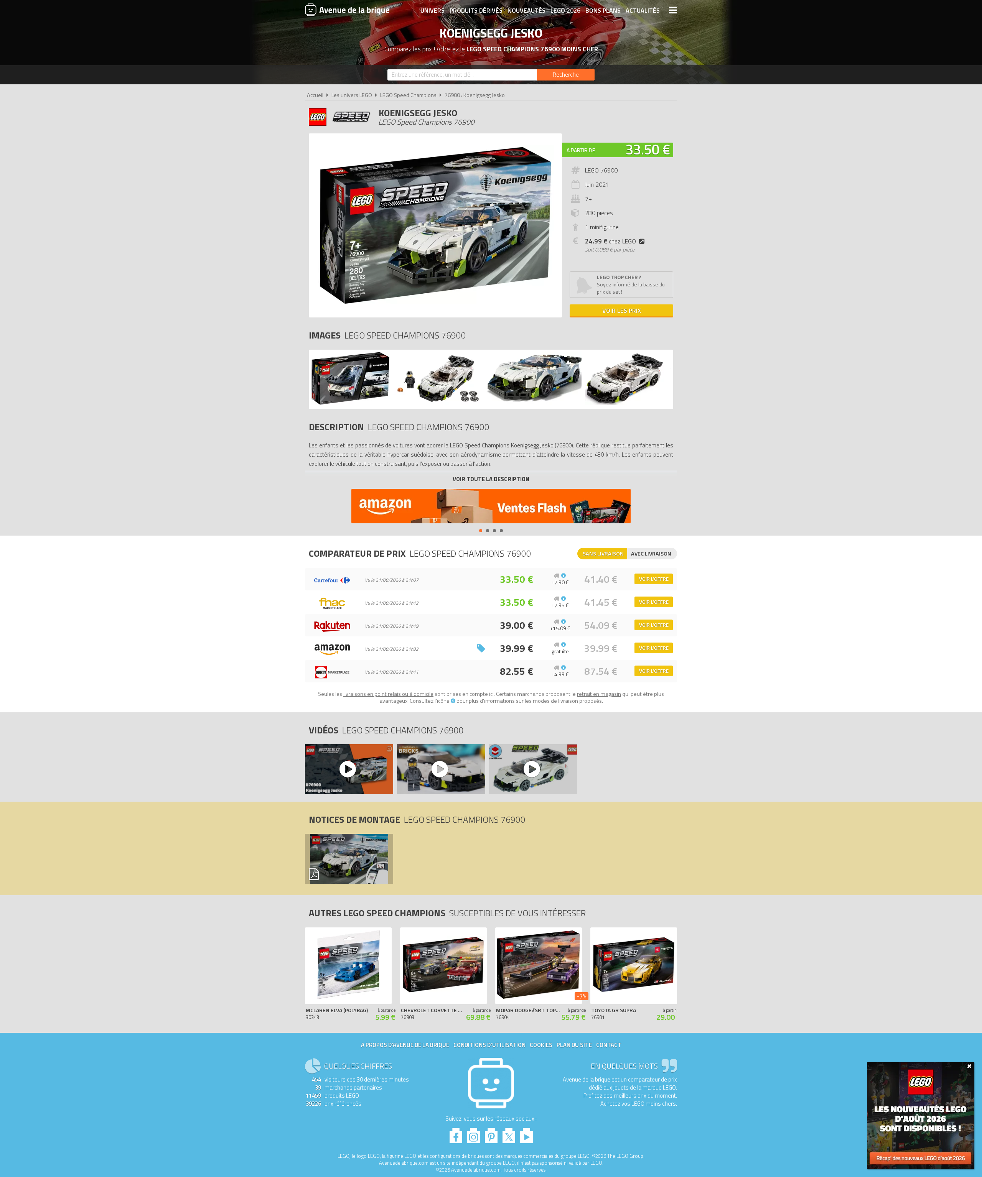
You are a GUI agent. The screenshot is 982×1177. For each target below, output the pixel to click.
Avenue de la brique (347, 9)
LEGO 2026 (565, 10)
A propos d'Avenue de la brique (405, 1045)
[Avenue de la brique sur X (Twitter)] (509, 1133)
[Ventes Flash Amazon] (491, 507)
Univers (432, 10)
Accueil (315, 95)
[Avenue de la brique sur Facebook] (456, 1133)
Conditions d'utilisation (489, 1045)
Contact (608, 1045)
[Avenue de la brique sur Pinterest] (491, 1133)
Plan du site (574, 1045)
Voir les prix (621, 310)
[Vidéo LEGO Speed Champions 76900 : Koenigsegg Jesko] (348, 769)
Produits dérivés (476, 10)
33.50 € (648, 149)
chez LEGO (610, 241)
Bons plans (603, 10)
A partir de (581, 150)
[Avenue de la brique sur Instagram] (473, 1133)
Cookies (541, 1045)
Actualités (643, 10)
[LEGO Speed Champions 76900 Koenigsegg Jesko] (350, 403)
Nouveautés (526, 10)
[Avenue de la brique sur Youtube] (526, 1133)
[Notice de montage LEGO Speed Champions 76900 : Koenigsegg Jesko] (348, 859)
